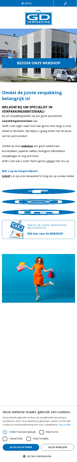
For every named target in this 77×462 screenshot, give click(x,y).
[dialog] (38, 434)
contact (50, 161)
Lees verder (65, 424)
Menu (28, 3)
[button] (38, 456)
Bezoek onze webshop (38, 63)
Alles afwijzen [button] (57, 447)
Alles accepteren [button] (21, 447)
